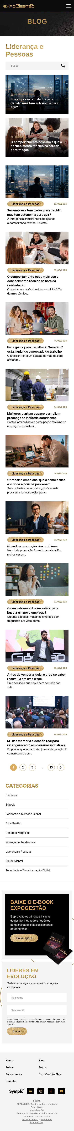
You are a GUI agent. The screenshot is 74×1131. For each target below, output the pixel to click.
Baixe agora (24, 938)
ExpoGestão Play (50, 1074)
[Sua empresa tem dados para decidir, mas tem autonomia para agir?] (37, 195)
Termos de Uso (30, 1119)
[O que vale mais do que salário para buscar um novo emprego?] (37, 593)
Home (9, 1060)
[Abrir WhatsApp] (65, 1122)
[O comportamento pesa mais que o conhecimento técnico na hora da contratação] (37, 264)
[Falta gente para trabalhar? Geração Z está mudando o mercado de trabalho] (37, 332)
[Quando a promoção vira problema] (37, 529)
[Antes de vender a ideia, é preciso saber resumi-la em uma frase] (37, 659)
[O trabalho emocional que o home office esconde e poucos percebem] (37, 464)
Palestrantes (14, 1074)
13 (51, 767)
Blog (42, 1060)
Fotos (42, 1067)
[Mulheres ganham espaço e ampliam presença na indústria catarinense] (37, 398)
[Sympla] (16, 1091)
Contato (11, 1081)
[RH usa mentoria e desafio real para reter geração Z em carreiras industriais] (37, 725)
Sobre (9, 1067)
